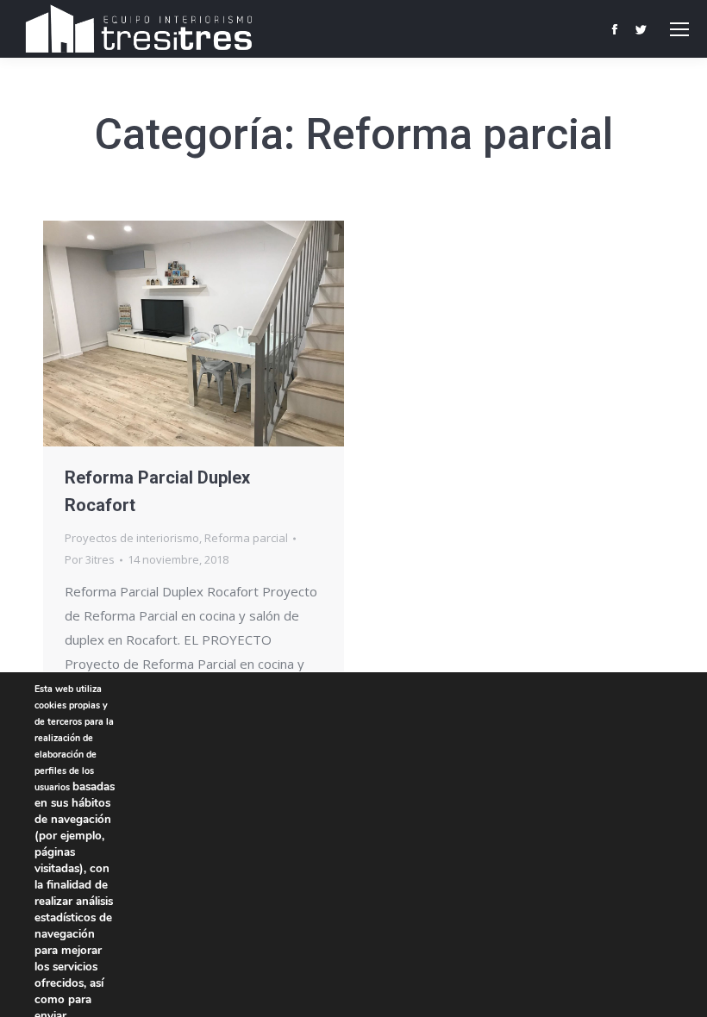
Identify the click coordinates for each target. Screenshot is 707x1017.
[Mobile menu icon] (679, 29)
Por (90, 559)
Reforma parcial (246, 538)
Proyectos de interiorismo (132, 538)
